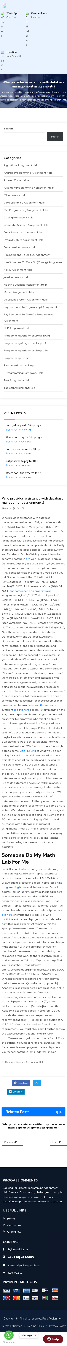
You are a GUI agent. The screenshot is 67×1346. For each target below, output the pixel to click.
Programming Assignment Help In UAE (27, 335)
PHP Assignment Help (17, 328)
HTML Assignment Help (18, 269)
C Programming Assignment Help (24, 202)
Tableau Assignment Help (19, 387)
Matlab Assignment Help (19, 292)
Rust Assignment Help (17, 380)
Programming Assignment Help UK (25, 343)
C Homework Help (15, 195)
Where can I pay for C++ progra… (25, 437)
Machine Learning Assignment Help (25, 284)
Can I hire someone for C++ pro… (25, 449)
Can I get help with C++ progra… (24, 425)
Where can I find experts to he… (24, 473)
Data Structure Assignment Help (24, 240)
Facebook (22, 1083)
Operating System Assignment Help (26, 299)
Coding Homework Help (19, 217)
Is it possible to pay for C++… (23, 461)
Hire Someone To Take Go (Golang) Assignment (33, 262)
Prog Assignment (52, 1318)
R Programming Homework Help (24, 373)
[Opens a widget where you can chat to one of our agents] (53, 1339)
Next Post (58, 1142)
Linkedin (17, 1091)
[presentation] (56, 1112)
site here (7, 914)
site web (31, 559)
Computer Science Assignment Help (26, 225)
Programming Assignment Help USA (26, 350)
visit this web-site (45, 705)
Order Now (14, 1231)
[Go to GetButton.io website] (9, 1342)
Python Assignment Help (19, 365)
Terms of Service (11, 1326)
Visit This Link (27, 750)
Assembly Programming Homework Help (29, 187)
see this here (21, 709)
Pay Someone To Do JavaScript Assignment (30, 307)
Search (8, 128)
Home (11, 1218)
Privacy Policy (57, 1326)
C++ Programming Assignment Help (26, 210)
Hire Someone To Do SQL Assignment (27, 254)
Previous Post (12, 1142)
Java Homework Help (16, 277)
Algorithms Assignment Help (21, 165)
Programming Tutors (16, 358)
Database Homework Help (20, 247)
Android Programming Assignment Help (28, 172)
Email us (35, 17)
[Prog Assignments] (4, 5)
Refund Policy (36, 1326)
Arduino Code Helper (17, 180)
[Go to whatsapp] (9, 1335)
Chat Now (11, 17)
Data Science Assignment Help (23, 232)
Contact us (14, 1225)
